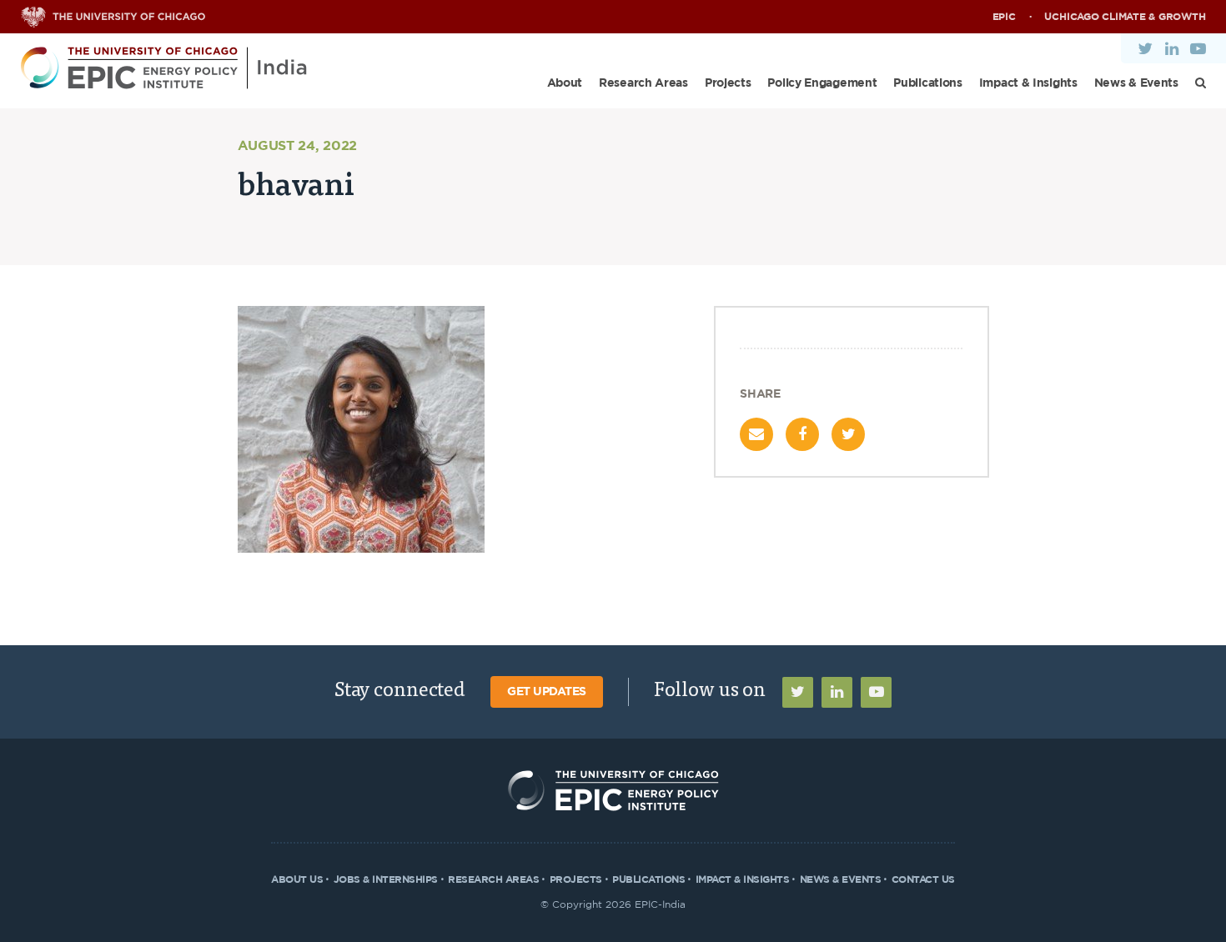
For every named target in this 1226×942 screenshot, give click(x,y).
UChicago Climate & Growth (1124, 17)
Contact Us (923, 879)
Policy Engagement (822, 83)
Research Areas (643, 83)
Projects (728, 83)
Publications (927, 83)
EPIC (1004, 17)
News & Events (1136, 83)
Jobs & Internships (386, 879)
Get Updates (546, 692)
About (565, 83)
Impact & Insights (1028, 83)
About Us (297, 879)
